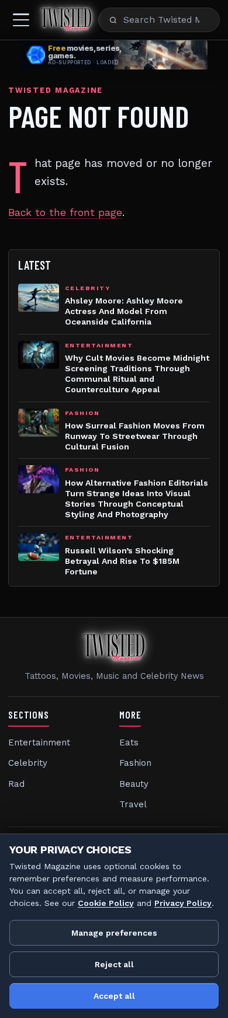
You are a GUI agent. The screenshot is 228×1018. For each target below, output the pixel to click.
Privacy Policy (183, 903)
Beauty (133, 784)
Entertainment (39, 742)
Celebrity (27, 763)
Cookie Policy (106, 903)
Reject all (114, 964)
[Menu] (21, 20)
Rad (16, 784)
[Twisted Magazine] (66, 20)
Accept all (114, 995)
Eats (129, 742)
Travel (133, 804)
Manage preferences (114, 932)
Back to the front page (65, 212)
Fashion (135, 763)
